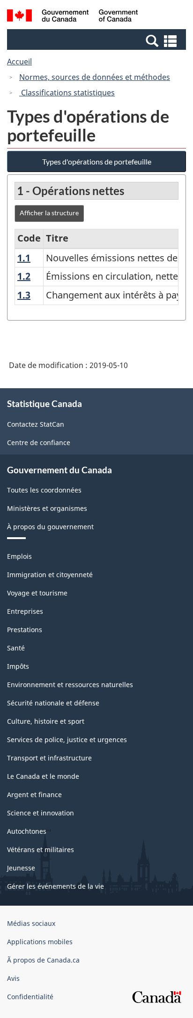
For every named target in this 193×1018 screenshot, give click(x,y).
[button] (97, 40)
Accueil (19, 61)
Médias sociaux (31, 923)
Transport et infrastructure (49, 757)
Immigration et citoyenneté (50, 574)
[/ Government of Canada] (72, 16)
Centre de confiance (38, 442)
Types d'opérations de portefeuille (96, 161)
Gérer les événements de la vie (55, 886)
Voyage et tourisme (37, 592)
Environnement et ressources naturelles (70, 684)
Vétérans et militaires (40, 849)
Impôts (18, 666)
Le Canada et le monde (43, 776)
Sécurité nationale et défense (53, 702)
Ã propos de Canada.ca (43, 959)
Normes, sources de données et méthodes (94, 77)
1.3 (23, 295)
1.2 (23, 276)
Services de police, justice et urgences (67, 739)
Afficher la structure (49, 213)
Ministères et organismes (47, 508)
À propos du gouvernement (50, 526)
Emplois (19, 556)
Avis (13, 978)
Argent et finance (34, 794)
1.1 (23, 257)
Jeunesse (21, 867)
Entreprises (25, 611)
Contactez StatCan (35, 424)
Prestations (24, 629)
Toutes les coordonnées (44, 490)
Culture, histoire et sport (45, 721)
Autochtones (26, 831)
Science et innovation (40, 812)
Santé (16, 647)
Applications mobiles (40, 941)
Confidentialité (30, 996)
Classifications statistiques (67, 92)
